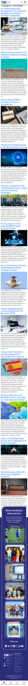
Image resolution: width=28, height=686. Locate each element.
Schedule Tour (17, 660)
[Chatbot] (24, 682)
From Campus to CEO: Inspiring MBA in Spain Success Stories (11, 225)
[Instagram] (11, 646)
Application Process (18, 657)
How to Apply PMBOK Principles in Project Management (10, 101)
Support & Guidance (18, 659)
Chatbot (24, 684)
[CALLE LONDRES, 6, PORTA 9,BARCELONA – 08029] (4, 658)
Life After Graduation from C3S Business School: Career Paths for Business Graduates (14, 189)
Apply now (17, 684)
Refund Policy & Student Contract (18, 667)
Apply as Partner (17, 655)
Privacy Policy (17, 671)
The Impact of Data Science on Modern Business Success (14, 146)
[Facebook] (6, 646)
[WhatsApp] (10, 682)
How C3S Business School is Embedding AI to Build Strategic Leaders (13, 267)
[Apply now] (17, 682)
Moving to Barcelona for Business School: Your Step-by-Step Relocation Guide (14, 397)
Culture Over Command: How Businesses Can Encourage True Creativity (12, 354)
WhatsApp (10, 684)
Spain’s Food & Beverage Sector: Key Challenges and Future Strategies (13, 440)
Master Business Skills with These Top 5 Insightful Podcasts (13, 474)
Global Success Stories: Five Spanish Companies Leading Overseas (14, 54)
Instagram (16, 635)
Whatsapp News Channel (17, 663)
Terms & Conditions (18, 669)
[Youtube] (22, 646)
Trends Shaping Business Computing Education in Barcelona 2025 (12, 310)
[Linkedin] (14, 646)
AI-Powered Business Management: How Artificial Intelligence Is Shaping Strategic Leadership (13, 12)
